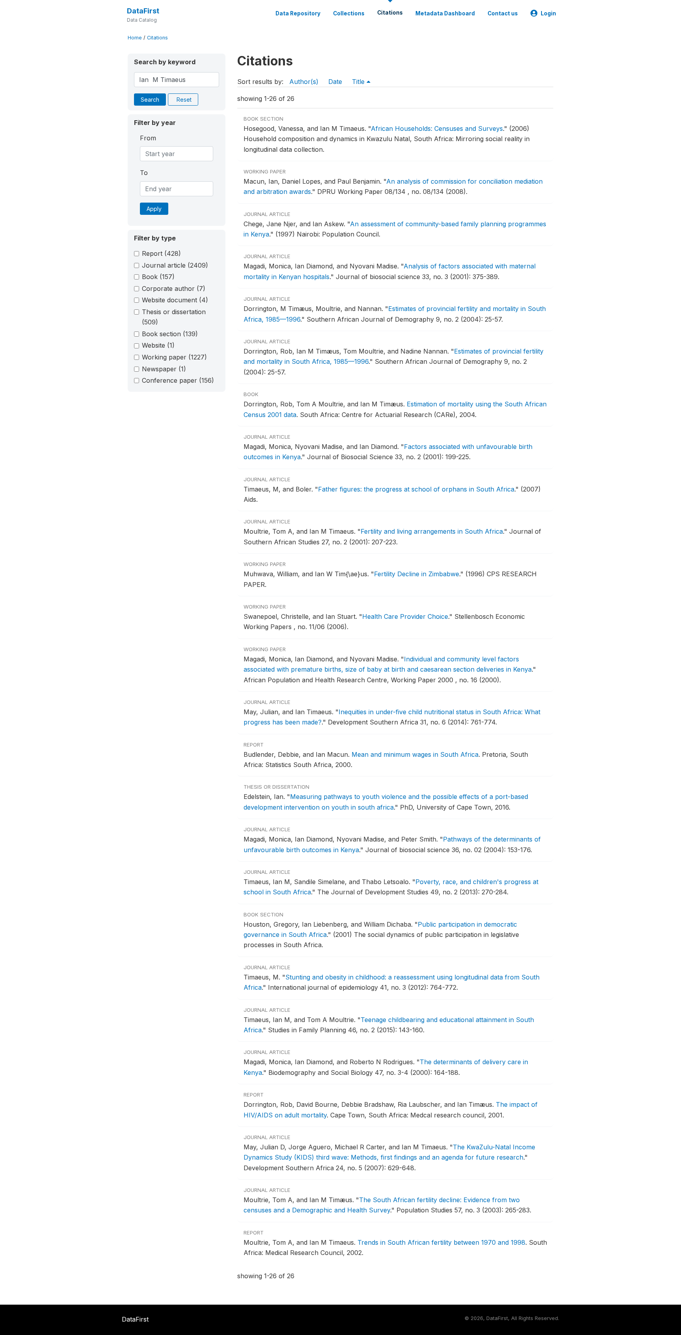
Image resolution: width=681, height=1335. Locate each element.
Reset (184, 99)
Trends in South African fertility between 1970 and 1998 (441, 1242)
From (148, 138)
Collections (349, 13)
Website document (175, 300)
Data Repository (297, 13)
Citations (390, 12)
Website (158, 345)
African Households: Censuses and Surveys (437, 128)
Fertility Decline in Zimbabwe (416, 574)
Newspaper (164, 369)
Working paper (174, 357)
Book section (170, 334)
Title (359, 82)
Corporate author (173, 288)
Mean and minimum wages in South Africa (415, 754)
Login (548, 13)
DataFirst (143, 11)
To (144, 173)
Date (335, 82)
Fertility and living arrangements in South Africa (432, 531)
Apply (154, 208)
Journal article (175, 265)
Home (135, 38)
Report (161, 253)
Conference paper (178, 380)
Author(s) (303, 82)
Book (158, 277)
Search (150, 99)
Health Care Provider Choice (405, 616)
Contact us (502, 13)
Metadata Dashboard (445, 13)
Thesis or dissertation (174, 317)
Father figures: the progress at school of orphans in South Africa (416, 489)
